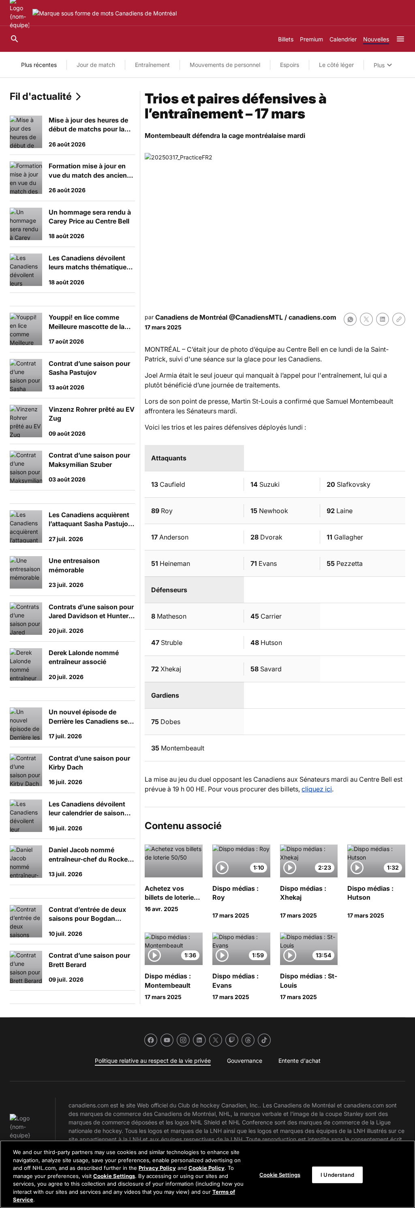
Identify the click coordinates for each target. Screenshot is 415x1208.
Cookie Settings (114, 1176)
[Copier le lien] (398, 319)
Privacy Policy (157, 1168)
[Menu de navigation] (400, 39)
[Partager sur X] (366, 319)
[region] (207, 1174)
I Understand (337, 1174)
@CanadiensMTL (256, 317)
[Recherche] (14, 39)
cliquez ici (317, 789)
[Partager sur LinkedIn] (382, 319)
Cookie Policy (206, 1168)
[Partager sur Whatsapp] (350, 319)
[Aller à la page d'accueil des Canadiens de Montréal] (104, 13)
